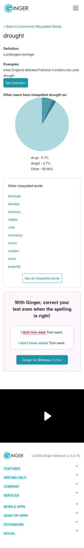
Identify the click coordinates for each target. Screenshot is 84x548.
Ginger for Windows (42, 360)
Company (11, 486)
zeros (12, 258)
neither (13, 219)
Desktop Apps (16, 515)
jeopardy (14, 266)
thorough (14, 196)
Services (11, 495)
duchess (14, 211)
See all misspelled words (42, 278)
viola (11, 227)
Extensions (14, 524)
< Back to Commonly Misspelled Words (32, 26)
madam (13, 250)
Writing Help (15, 477)
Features (12, 468)
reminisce (15, 235)
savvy (12, 242)
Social (9, 533)
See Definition (16, 83)
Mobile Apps (14, 506)
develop (13, 203)
